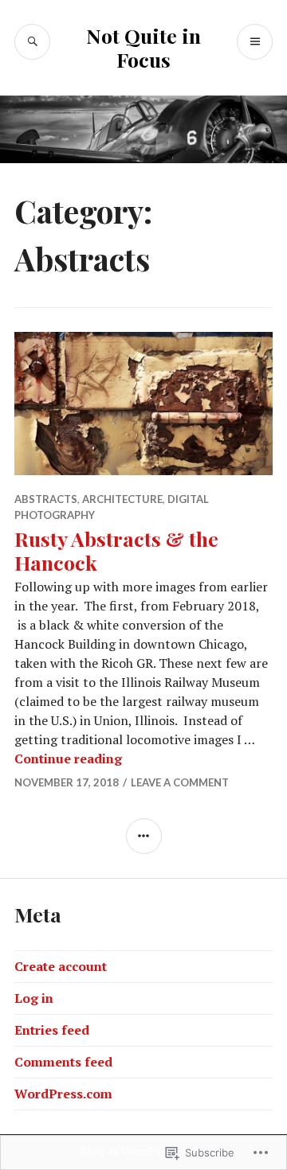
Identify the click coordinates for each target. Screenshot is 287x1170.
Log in (33, 998)
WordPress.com (63, 1093)
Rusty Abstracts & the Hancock (116, 550)
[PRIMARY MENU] (255, 42)
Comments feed (63, 1062)
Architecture (122, 499)
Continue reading (68, 758)
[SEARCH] (32, 42)
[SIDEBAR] (144, 836)
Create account (60, 966)
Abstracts (45, 499)
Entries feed (51, 1030)
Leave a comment (180, 782)
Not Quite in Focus (143, 47)
